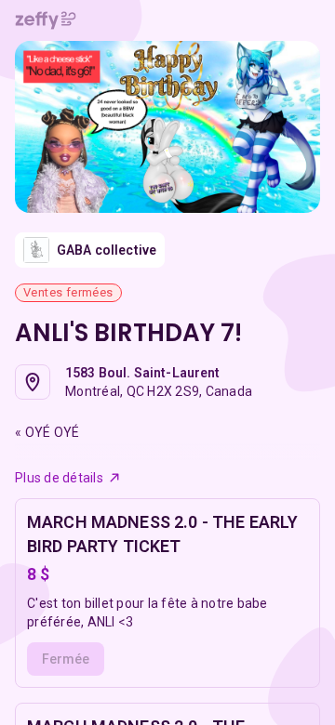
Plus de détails (59, 477)
